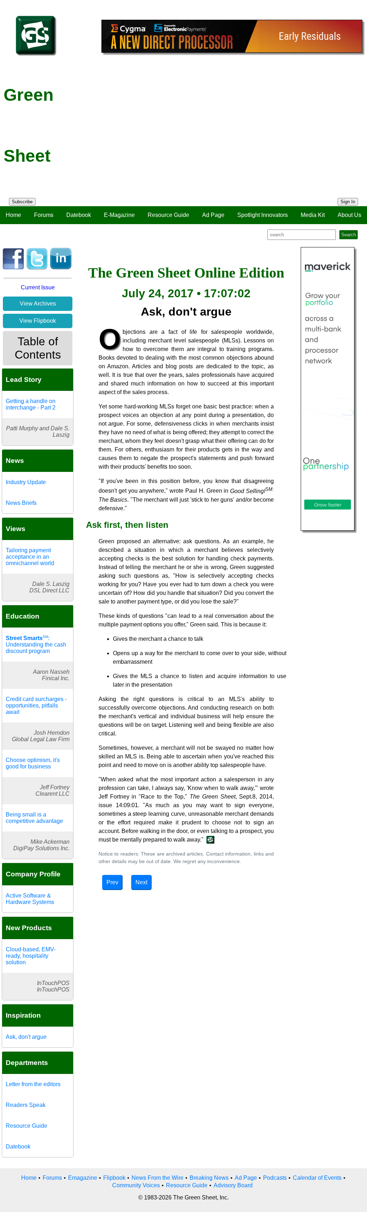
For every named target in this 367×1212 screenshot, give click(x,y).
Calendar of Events (317, 1178)
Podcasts (275, 1178)
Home (13, 215)
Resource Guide (168, 215)
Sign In (347, 201)
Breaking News (209, 1178)
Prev (112, 882)
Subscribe (22, 201)
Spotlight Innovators (262, 215)
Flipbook (114, 1178)
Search (348, 234)
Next (141, 882)
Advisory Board (233, 1185)
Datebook (78, 215)
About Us (349, 215)
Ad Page (213, 215)
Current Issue (38, 287)
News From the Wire (158, 1178)
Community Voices (136, 1185)
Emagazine (82, 1178)
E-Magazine (119, 215)
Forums (43, 215)
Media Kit (313, 215)
